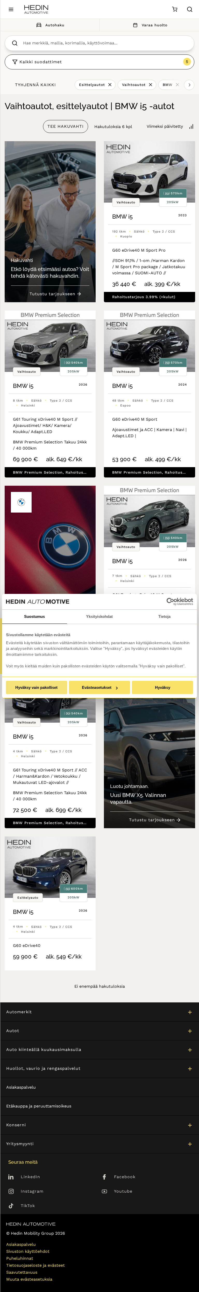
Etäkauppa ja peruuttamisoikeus (38, 1106)
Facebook (125, 1176)
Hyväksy (162, 687)
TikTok (28, 1205)
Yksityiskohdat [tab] (99, 616)
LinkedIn (30, 1176)
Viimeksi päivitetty (165, 126)
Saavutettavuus (21, 1272)
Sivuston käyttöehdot (27, 1251)
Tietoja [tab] (164, 616)
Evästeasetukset (96, 687)
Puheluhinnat (19, 1258)
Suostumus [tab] (34, 616)
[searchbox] (105, 43)
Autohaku (55, 25)
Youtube (123, 1191)
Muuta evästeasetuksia (29, 1279)
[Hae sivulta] (189, 9)
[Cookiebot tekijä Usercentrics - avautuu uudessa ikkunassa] (170, 601)
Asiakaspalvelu (21, 1087)
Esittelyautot (92, 85)
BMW (168, 85)
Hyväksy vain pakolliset (36, 687)
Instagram (32, 1191)
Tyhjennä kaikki (35, 84)
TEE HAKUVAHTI (65, 126)
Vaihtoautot (134, 85)
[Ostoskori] (174, 9)
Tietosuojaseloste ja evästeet (35, 1265)
